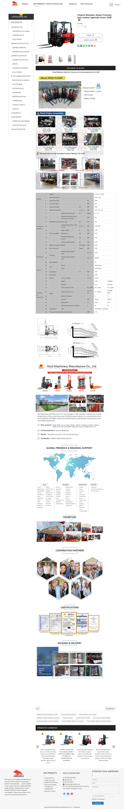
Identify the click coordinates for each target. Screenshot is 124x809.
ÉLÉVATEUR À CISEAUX (20, 80)
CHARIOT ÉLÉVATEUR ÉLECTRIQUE (20, 70)
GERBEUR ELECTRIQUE (21, 52)
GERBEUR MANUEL (19, 47)
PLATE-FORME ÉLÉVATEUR (20, 76)
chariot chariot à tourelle (83, 718)
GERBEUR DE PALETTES (20, 43)
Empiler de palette (49, 780)
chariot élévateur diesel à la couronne (73, 721)
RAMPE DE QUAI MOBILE (21, 121)
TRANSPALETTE (17, 27)
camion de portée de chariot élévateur (48, 721)
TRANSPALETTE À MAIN (20, 31)
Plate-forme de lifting (50, 784)
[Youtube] (71, 793)
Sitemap (77, 807)
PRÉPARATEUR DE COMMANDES (19, 98)
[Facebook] (64, 793)
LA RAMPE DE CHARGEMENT (16, 115)
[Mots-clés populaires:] (111, 4)
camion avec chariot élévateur (101, 718)
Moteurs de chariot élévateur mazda (47, 714)
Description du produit (75, 68)
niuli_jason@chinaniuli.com (72, 784)
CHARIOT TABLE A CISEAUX (18, 107)
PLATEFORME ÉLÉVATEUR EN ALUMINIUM (18, 88)
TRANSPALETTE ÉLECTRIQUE (18, 37)
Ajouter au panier (89, 40)
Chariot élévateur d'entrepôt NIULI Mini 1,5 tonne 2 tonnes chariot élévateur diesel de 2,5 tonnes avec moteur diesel (66, 754)
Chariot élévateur (68, 718)
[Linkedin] (68, 793)
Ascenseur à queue (50, 791)
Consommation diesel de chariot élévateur (99, 721)
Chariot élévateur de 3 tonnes (87, 714)
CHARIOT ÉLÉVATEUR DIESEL (20, 62)
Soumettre (98, 803)
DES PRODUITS (16, 22)
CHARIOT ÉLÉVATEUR (19, 56)
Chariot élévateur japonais (68, 714)
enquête (89, 35)
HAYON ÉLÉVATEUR (18, 129)
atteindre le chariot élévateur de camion (48, 718)
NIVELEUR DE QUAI (19, 125)
